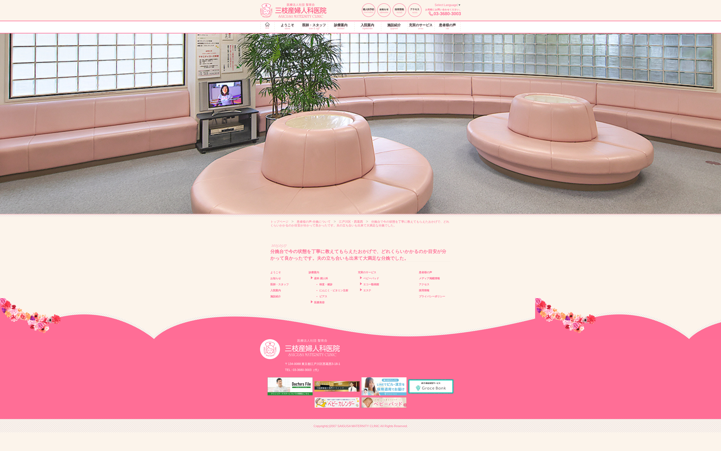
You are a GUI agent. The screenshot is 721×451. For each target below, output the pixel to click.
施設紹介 (394, 26)
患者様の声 (447, 26)
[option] (360, 123)
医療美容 (319, 302)
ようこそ (287, 26)
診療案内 (341, 26)
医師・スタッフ (314, 26)
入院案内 (367, 26)
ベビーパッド (371, 278)
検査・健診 (326, 284)
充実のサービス (421, 26)
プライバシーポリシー (432, 296)
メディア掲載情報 (429, 278)
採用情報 (424, 290)
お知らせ (275, 278)
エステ (367, 290)
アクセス (424, 284)
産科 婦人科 (321, 278)
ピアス (323, 296)
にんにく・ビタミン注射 (333, 290)
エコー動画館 (371, 284)
